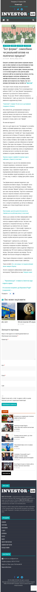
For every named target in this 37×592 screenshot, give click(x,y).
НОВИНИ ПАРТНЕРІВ (7, 545)
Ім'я (3, 365)
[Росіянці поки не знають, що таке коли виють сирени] (7, 435)
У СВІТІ (3, 530)
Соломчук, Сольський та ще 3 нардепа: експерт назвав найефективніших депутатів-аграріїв (23, 455)
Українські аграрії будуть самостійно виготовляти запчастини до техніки (24, 427)
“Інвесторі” (29, 83)
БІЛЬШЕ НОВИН (5, 547)
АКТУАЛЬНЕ (6, 45)
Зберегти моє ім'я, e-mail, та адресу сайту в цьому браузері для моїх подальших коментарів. (16, 399)
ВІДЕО (3, 539)
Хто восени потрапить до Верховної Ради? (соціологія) (17, 289)
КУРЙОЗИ (4, 533)
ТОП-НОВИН (27, 45)
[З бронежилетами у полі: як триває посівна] (7, 444)
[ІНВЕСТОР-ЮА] (4, 20)
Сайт (3, 386)
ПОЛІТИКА (20, 45)
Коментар (5, 339)
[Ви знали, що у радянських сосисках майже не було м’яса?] (7, 415)
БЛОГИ (3, 536)
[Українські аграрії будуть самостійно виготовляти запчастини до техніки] (7, 425)
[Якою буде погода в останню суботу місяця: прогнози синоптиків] (7, 463)
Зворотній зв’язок (6, 567)
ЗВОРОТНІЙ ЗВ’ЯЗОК (7, 542)
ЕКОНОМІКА (5, 528)
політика (20, 58)
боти (13, 58)
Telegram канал (27, 272)
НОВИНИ (13, 45)
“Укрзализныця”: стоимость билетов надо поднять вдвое (18, 282)
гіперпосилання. (18, 585)
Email (4, 375)
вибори (16, 58)
